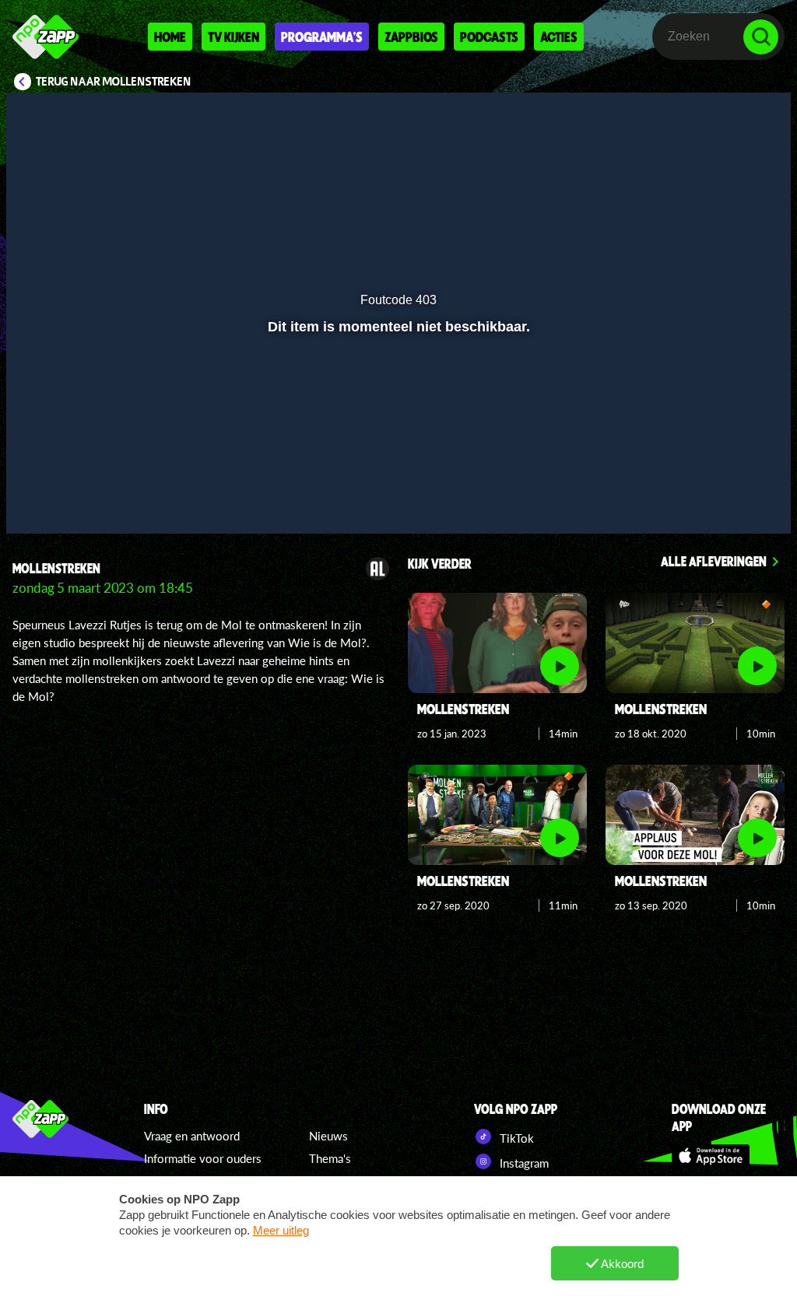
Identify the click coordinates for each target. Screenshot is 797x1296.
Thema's (330, 1158)
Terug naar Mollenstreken (113, 82)
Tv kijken (233, 36)
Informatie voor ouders (203, 1158)
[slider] (396, 467)
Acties (559, 36)
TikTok (515, 1138)
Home (170, 36)
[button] (38, 499)
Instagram (523, 1163)
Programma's (322, 36)
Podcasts (489, 36)
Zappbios (411, 36)
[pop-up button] (726, 499)
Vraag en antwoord (192, 1136)
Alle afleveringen (714, 560)
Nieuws (328, 1136)
